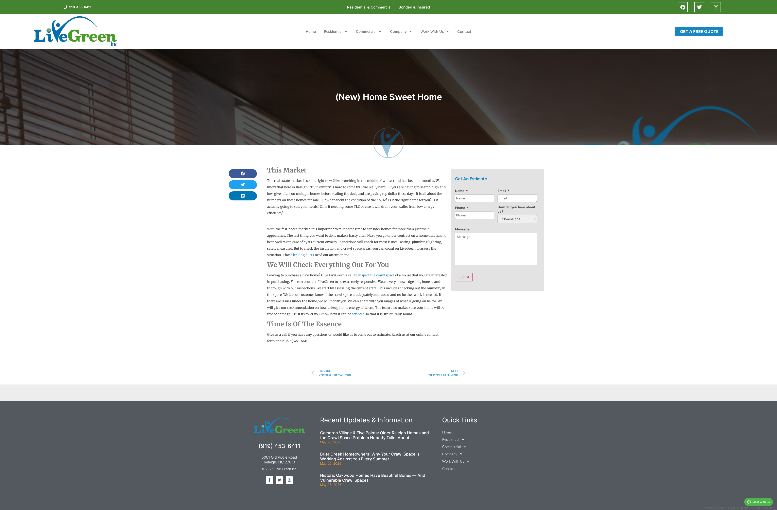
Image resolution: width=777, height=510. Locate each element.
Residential (333, 31)
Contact (464, 31)
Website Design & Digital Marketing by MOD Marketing (740, 508)
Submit (464, 277)
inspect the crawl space (376, 275)
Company (398, 31)
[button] (243, 173)
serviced (358, 314)
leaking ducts (303, 255)
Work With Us (432, 31)
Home (311, 31)
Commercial (366, 31)
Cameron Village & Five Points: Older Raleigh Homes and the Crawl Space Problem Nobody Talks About (374, 435)
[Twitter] (699, 7)
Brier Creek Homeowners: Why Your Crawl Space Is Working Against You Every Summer (370, 456)
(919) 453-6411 (279, 446)
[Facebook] (683, 7)
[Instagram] (716, 7)
